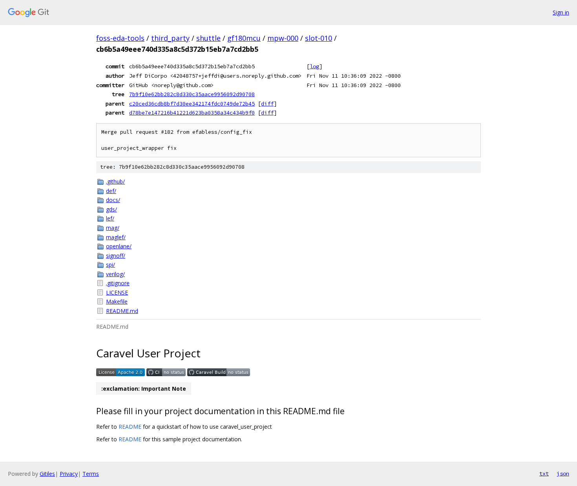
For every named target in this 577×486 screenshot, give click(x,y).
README (130, 426)
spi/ (110, 264)
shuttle (208, 38)
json (563, 473)
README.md (122, 311)
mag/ (112, 227)
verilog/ (115, 274)
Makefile (117, 301)
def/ (111, 191)
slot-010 (318, 38)
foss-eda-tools (120, 38)
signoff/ (115, 255)
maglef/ (116, 237)
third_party (170, 38)
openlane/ (118, 246)
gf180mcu (244, 38)
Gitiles (47, 473)
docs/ (113, 200)
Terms (90, 473)
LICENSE (117, 292)
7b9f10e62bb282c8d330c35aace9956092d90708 (192, 94)
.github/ (115, 181)
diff (267, 103)
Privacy (69, 473)
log (314, 66)
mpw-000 (282, 38)
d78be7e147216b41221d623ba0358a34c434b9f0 (192, 112)
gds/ (111, 209)
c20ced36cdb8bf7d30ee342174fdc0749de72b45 (192, 103)
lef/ (110, 218)
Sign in (561, 12)
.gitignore (118, 283)
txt (544, 473)
